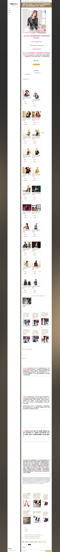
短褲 (25, 527)
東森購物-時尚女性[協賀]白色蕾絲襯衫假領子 (32, 536)
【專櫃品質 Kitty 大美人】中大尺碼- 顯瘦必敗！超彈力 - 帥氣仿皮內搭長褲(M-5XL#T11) (35, 315)
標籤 (23, 541)
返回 (24, 547)
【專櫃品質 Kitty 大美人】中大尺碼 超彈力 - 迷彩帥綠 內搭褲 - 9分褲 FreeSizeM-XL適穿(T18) (44, 332)
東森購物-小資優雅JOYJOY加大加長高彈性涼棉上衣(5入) (34, 534)
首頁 (9, 8)
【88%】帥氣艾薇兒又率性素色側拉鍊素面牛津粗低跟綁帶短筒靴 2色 (45, 497)
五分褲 (39, 271)
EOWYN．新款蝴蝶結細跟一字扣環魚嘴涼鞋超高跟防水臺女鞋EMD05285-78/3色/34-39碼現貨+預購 (26, 496)
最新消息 (9, 10)
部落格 (9, 12)
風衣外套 (24, 358)
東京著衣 (42, 132)
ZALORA (44, 541)
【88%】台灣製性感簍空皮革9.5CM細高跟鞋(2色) (36, 512)
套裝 (42, 327)
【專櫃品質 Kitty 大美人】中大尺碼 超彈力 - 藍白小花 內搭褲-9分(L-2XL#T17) (26, 332)
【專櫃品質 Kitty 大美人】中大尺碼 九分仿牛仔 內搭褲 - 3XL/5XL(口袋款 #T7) (26, 315)
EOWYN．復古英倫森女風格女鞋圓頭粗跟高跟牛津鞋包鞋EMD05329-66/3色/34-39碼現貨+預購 (26, 513)
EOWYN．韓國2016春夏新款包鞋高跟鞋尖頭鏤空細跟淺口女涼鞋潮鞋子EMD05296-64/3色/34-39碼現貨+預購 (36, 495)
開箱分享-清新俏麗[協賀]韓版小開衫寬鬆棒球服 (32, 538)
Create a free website (42, 550)
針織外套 (26, 541)
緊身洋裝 (26, 529)
